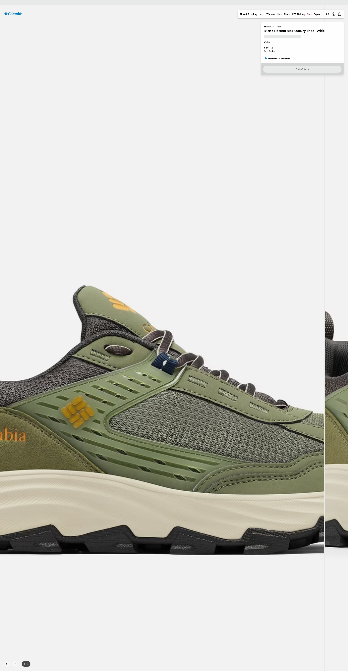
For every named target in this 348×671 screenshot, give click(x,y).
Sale (309, 14)
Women (270, 14)
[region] (174, 338)
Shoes (287, 14)
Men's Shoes (269, 27)
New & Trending (248, 14)
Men (262, 14)
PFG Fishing (298, 14)
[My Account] (334, 14)
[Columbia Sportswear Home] (13, 13)
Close (93, 650)
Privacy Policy (79, 664)
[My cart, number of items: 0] (340, 14)
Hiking (279, 27)
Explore (318, 14)
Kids (279, 14)
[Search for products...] (328, 14)
